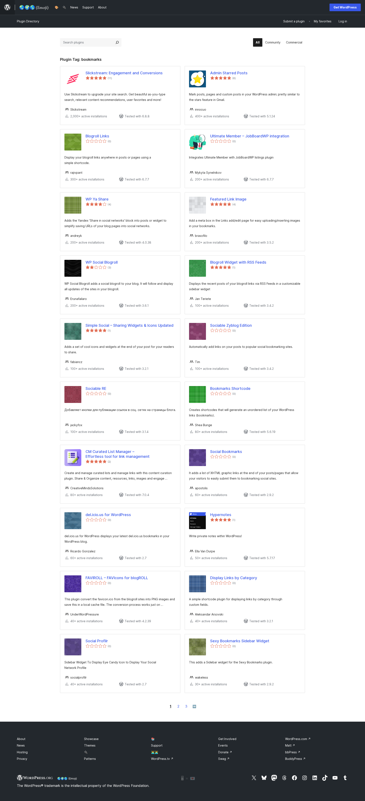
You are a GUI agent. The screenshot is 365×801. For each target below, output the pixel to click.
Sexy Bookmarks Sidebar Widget (239, 641)
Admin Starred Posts (229, 73)
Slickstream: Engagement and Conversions (124, 73)
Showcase (91, 739)
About (21, 739)
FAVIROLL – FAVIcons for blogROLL (117, 578)
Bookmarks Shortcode (230, 388)
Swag (224, 758)
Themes (89, 745)
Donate (225, 752)
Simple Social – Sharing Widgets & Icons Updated (129, 325)
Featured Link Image (228, 199)
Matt (290, 745)
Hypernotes (220, 514)
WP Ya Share (97, 199)
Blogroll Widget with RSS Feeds (238, 262)
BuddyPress (295, 758)
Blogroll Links (97, 136)
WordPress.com (298, 739)
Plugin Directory (28, 21)
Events (223, 745)
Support (156, 745)
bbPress (292, 752)
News (21, 745)
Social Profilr (97, 641)
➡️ (194, 706)
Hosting (22, 752)
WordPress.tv (162, 758)
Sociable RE (96, 388)
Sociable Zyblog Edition (231, 325)
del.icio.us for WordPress (108, 514)
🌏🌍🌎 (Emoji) (67, 778)
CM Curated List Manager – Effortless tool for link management (118, 454)
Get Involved (227, 739)
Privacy (22, 758)
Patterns (90, 758)
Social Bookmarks (226, 451)
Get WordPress (345, 7)
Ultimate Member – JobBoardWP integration (249, 136)
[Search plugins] (117, 42)
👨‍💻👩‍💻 (154, 752)
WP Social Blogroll (102, 262)
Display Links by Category (233, 578)
